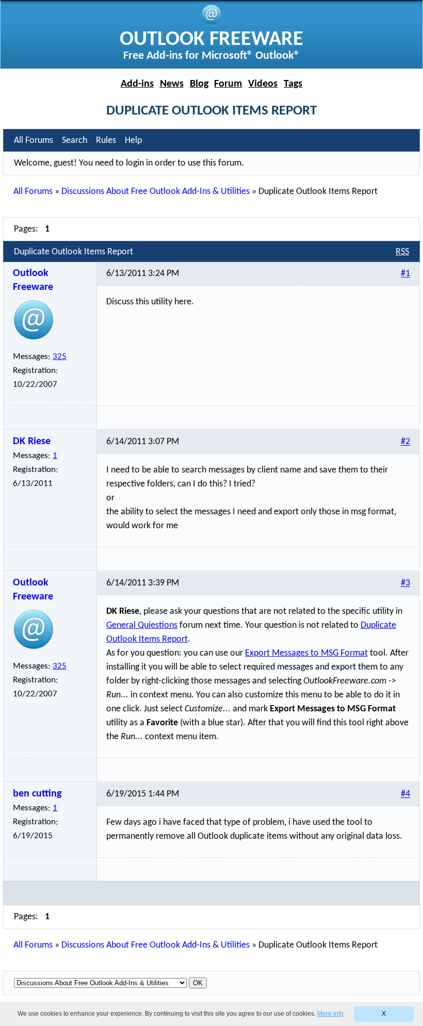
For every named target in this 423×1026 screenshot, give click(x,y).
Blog (199, 84)
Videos (263, 84)
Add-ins (137, 84)
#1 (405, 274)
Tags (293, 84)
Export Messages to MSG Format (306, 653)
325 (60, 356)
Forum (228, 84)
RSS (402, 252)
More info (330, 1013)
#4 (405, 795)
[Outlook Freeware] (211, 22)
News (172, 84)
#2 (405, 442)
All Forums (33, 192)
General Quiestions (141, 625)
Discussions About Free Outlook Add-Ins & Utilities (155, 192)
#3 (405, 584)
